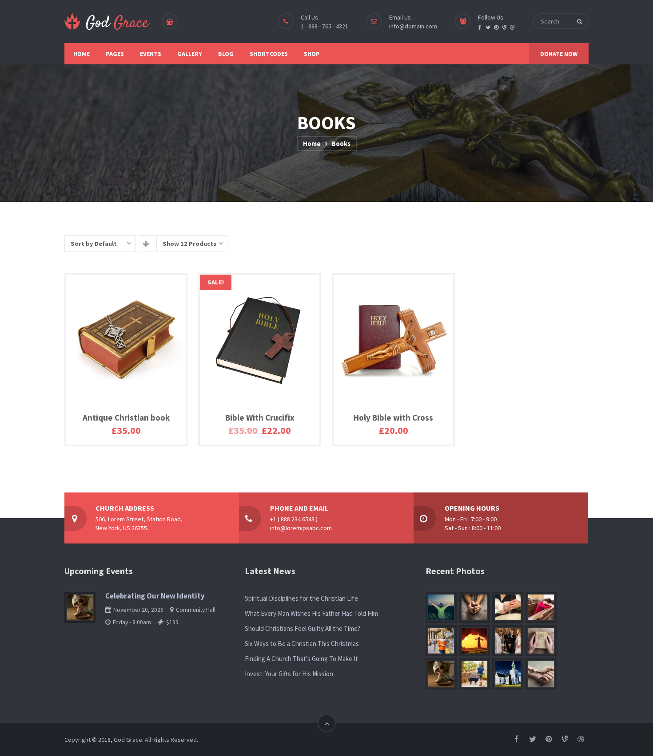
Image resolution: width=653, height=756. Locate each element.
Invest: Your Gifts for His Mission (289, 673)
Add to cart (103, 439)
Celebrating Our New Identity (155, 596)
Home (312, 143)
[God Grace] (107, 21)
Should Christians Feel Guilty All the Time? (302, 628)
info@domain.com (413, 26)
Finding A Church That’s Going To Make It (301, 658)
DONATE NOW (558, 54)
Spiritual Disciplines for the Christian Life (301, 598)
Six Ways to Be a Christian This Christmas (302, 643)
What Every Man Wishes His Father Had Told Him (311, 613)
